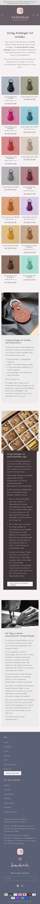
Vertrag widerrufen (12, 773)
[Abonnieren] (34, 878)
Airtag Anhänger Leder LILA (29, 217)
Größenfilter (8, 747)
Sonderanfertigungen (10, 812)
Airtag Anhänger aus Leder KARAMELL (29, 246)
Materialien (7, 790)
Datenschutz (7, 769)
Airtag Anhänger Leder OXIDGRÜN (29, 276)
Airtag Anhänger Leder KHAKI (29, 97)
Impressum (7, 756)
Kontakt (6, 751)
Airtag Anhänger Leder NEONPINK (10, 127)
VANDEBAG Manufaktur (17, 901)
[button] (2, 15)
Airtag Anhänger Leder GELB (11, 245)
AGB (5, 760)
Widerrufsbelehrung (10, 765)
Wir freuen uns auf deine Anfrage (19, 584)
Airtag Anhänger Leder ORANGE (11, 217)
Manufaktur (7, 785)
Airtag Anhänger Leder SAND (29, 157)
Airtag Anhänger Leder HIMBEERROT (10, 157)
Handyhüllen (8, 807)
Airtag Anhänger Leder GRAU (10, 187)
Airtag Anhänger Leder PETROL (29, 127)
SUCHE (6, 742)
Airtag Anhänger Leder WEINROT (29, 187)
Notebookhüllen (9, 794)
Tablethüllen (7, 798)
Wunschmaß (19, 843)
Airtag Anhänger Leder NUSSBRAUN (10, 276)
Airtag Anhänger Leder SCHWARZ (10, 97)
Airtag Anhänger (9, 803)
